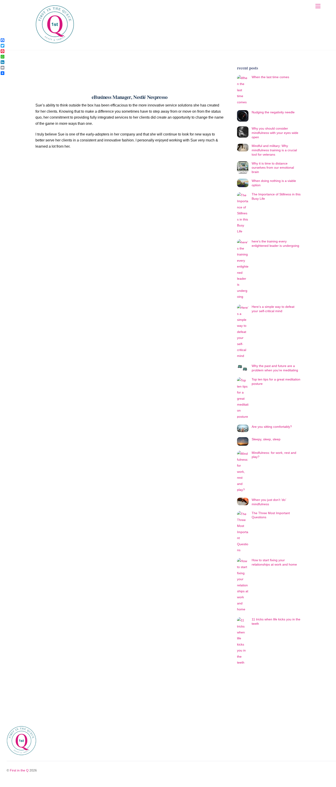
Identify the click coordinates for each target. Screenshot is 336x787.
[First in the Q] (54, 42)
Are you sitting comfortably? (272, 426)
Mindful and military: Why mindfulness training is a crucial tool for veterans (274, 150)
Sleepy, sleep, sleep (266, 439)
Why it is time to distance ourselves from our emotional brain (273, 168)
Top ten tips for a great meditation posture (276, 382)
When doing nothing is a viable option (274, 183)
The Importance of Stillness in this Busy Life (276, 196)
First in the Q (19, 770)
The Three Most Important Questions (271, 515)
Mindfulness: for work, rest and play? (274, 455)
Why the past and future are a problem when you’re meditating (275, 368)
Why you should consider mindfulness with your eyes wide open (275, 133)
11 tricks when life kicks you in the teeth (276, 621)
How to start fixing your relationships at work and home (274, 562)
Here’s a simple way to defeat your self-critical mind (273, 309)
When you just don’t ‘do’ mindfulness (269, 502)
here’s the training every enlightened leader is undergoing (275, 243)
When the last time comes (270, 77)
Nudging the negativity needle (273, 112)
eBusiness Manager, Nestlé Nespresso (129, 97)
